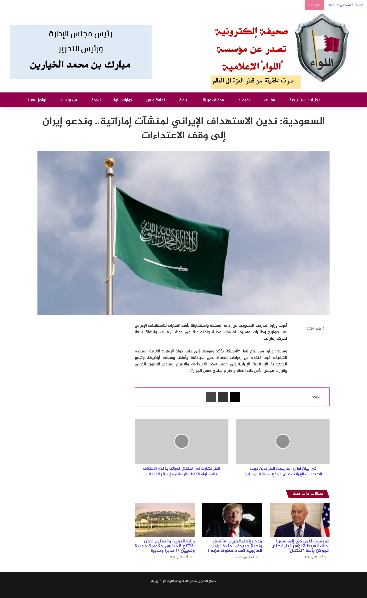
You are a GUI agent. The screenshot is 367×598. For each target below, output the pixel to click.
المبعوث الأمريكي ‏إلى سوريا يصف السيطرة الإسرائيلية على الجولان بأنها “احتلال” (300, 546)
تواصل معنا (38, 99)
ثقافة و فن (156, 99)
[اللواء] (183, 51)
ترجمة (96, 99)
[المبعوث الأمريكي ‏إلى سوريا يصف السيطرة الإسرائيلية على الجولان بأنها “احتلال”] (300, 519)
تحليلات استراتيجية (305, 99)
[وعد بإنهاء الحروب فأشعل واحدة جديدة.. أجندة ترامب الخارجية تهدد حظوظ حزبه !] (232, 519)
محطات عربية (214, 99)
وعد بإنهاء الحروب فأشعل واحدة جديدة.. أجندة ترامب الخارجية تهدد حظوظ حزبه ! (235, 546)
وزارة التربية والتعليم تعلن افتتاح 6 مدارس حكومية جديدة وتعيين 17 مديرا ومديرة (165, 546)
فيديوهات (69, 99)
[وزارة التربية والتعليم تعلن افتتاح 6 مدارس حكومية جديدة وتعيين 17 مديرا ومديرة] (165, 519)
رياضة (184, 99)
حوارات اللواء (123, 99)
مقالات (270, 99)
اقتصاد (244, 99)
